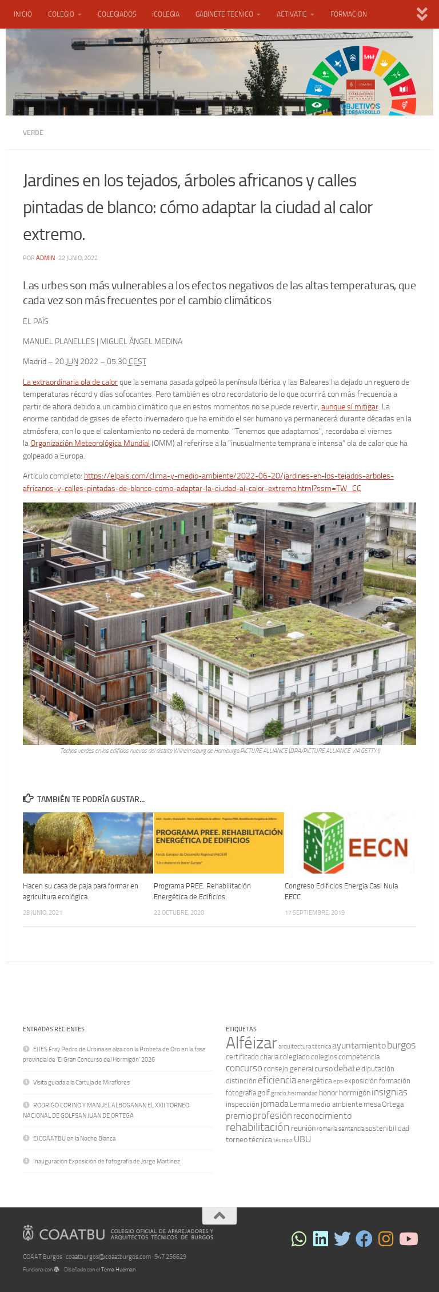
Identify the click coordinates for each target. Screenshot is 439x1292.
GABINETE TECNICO (224, 14)
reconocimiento (322, 1115)
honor (328, 1093)
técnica (260, 1140)
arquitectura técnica (304, 1046)
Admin (45, 258)
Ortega (393, 1104)
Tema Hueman (118, 1269)
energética (314, 1081)
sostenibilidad (387, 1128)
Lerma (299, 1104)
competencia (359, 1056)
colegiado (295, 1056)
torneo (237, 1140)
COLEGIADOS (117, 14)
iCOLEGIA (165, 14)
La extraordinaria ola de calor (70, 381)
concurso (244, 1068)
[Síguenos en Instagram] (385, 1238)
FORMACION (348, 14)
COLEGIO (61, 14)
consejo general (288, 1068)
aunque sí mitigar (349, 406)
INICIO (23, 14)
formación (394, 1080)
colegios (324, 1056)
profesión (272, 1115)
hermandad (303, 1093)
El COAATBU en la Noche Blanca (74, 1138)
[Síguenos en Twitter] (342, 1238)
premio (239, 1115)
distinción (241, 1080)
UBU (302, 1139)
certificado (242, 1056)
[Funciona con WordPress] (56, 1270)
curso (323, 1069)
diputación (377, 1068)
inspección (243, 1104)
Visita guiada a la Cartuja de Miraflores (81, 1082)
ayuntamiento (359, 1045)
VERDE (33, 133)
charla (269, 1056)
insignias (390, 1092)
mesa (372, 1104)
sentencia (351, 1129)
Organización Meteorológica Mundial (90, 443)
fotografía (241, 1092)
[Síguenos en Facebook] (364, 1238)
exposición (361, 1080)
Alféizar (251, 1043)
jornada (275, 1103)
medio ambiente (336, 1104)
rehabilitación (258, 1127)
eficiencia (277, 1080)
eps (338, 1081)
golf (263, 1093)
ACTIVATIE (292, 14)
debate (347, 1068)
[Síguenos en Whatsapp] (299, 1238)
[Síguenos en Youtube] (407, 1238)
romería (327, 1129)
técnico (283, 1140)
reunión (303, 1128)
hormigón (354, 1093)
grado (278, 1093)
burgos (401, 1045)
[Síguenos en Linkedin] (320, 1238)
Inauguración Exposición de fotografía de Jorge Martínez (106, 1161)
